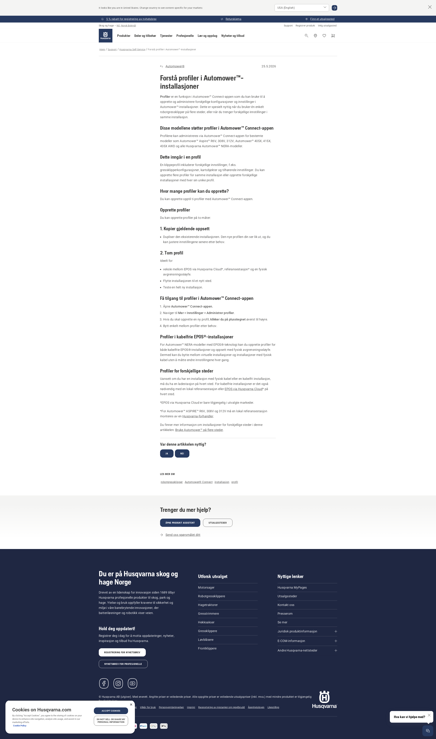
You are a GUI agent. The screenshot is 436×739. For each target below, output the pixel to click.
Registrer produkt (305, 25)
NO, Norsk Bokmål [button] (126, 25)
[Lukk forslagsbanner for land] (430, 7)
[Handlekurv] (333, 36)
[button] (123, 35)
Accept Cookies (111, 710)
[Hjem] (105, 35)
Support (288, 25)
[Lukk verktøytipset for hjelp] (429, 715)
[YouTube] (132, 683)
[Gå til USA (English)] (334, 8)
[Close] (131, 704)
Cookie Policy (19, 725)
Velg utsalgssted (327, 25)
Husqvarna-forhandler (197, 416)
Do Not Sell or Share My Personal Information (111, 720)
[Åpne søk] (306, 36)
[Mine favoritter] (324, 36)
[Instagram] (118, 683)
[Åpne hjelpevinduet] (427, 730)
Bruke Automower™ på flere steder (199, 430)
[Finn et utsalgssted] (315, 36)
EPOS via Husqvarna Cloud (243, 389)
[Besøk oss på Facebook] (104, 683)
